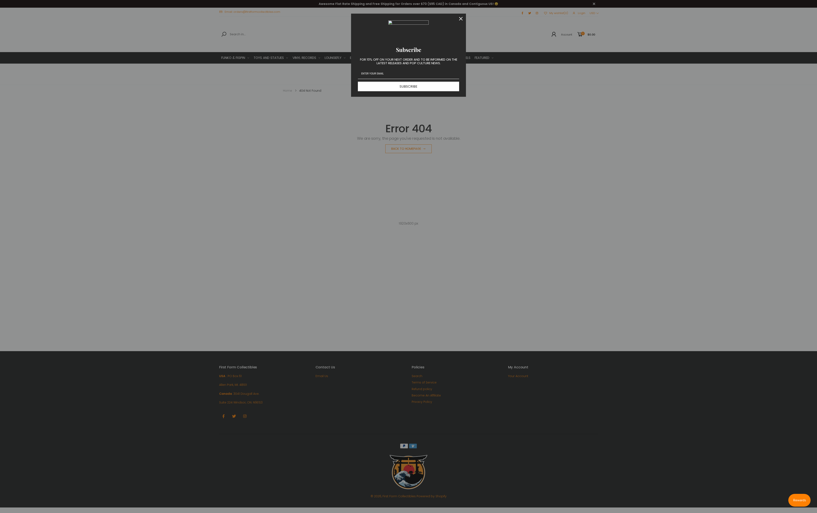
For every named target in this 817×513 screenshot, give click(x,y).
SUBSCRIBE (408, 86)
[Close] (461, 19)
